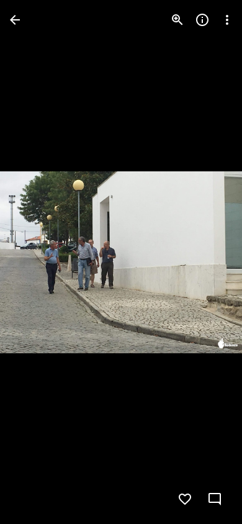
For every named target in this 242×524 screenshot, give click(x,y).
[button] (34, 262)
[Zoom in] (177, 19)
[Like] (184, 499)
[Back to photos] (15, 20)
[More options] (227, 19)
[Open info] (202, 19)
